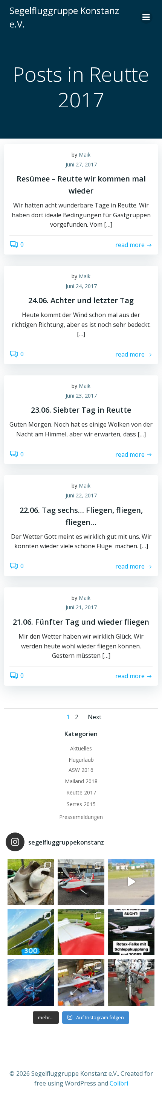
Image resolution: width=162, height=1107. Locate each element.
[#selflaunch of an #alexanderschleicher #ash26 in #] (131, 882)
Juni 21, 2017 (81, 607)
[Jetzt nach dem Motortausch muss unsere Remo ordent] (31, 982)
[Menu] (146, 17)
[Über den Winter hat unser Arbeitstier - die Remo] (131, 982)
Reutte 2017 (81, 792)
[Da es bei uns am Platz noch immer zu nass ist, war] (81, 932)
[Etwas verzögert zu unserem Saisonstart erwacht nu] (81, 882)
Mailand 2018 (81, 781)
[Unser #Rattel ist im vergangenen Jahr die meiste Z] (31, 882)
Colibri (119, 1083)
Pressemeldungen (81, 816)
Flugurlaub (81, 759)
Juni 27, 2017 (81, 164)
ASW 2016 (81, 769)
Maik (84, 154)
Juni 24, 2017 (81, 286)
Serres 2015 (81, 804)
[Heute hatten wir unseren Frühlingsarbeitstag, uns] (81, 982)
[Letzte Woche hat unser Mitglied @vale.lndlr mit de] (31, 932)
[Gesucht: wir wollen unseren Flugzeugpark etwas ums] (131, 932)
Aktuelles (81, 748)
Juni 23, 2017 (81, 395)
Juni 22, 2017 (81, 495)
